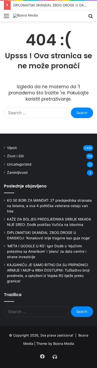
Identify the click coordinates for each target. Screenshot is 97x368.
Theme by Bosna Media (55, 343)
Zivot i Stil (15, 156)
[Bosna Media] (25, 16)
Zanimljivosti (17, 172)
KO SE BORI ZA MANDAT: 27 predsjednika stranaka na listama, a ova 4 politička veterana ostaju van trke (49, 205)
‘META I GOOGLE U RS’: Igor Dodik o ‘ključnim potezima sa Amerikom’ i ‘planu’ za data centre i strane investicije (46, 251)
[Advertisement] (48, 72)
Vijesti (12, 148)
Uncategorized (19, 164)
